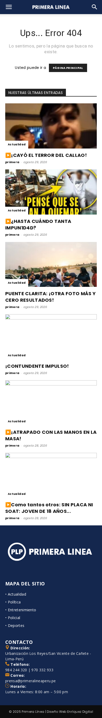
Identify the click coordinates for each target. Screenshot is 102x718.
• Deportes (14, 625)
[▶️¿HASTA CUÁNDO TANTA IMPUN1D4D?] (51, 192)
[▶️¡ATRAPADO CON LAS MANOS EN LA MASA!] (51, 402)
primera (12, 162)
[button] (9, 7)
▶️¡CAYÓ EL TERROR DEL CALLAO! (46, 155)
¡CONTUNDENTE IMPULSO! (37, 366)
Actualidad (17, 144)
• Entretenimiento (20, 609)
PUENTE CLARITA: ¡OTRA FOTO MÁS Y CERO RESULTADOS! (50, 296)
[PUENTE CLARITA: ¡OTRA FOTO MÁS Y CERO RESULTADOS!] (51, 264)
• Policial (12, 617)
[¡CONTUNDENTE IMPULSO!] (51, 336)
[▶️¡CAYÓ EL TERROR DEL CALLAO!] (51, 126)
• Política (13, 602)
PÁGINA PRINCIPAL (68, 68)
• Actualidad (15, 594)
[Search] (94, 7)
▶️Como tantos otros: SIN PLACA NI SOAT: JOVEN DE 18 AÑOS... (49, 507)
